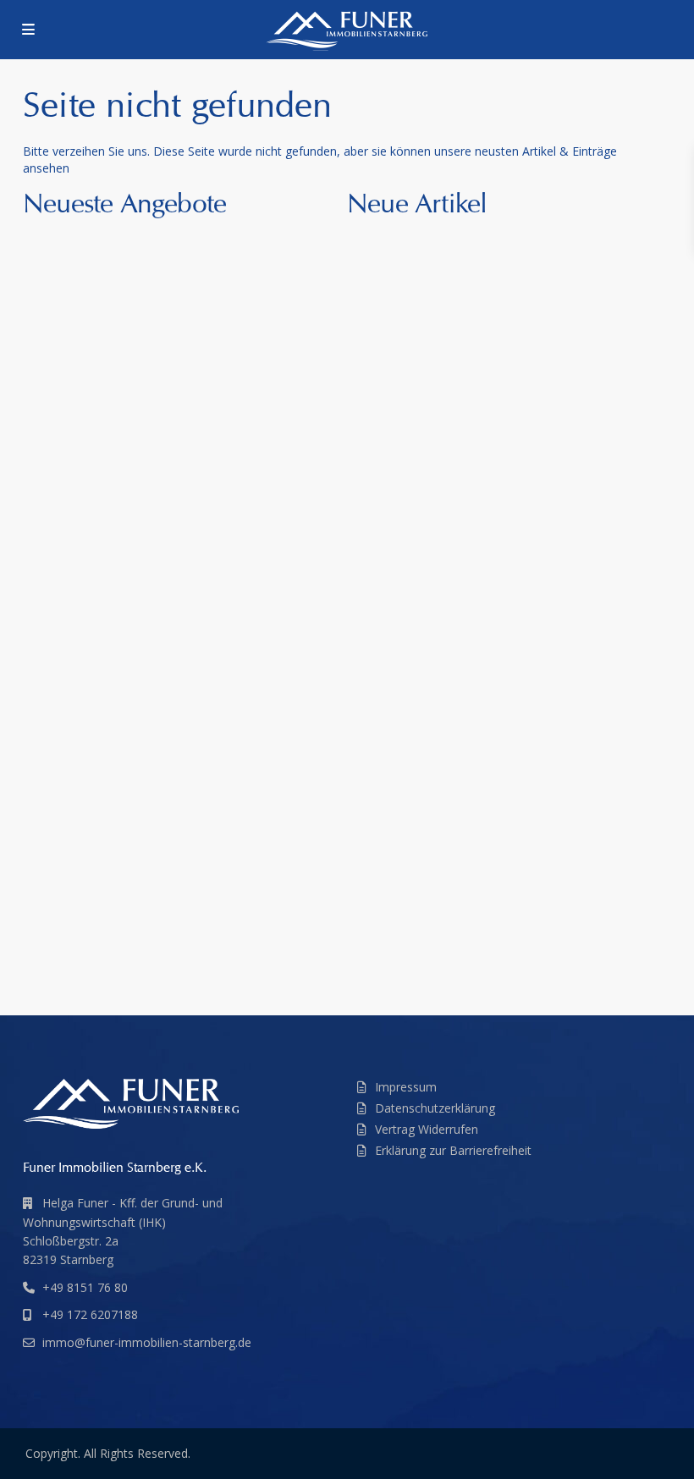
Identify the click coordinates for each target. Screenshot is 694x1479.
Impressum (406, 1087)
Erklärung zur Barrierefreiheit (453, 1150)
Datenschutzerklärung (435, 1108)
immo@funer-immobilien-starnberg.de (146, 1342)
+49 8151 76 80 (85, 1287)
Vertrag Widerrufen (426, 1129)
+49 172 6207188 (90, 1314)
